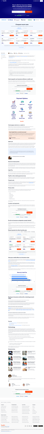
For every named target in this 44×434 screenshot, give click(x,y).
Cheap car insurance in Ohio (25, 416)
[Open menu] (1, 1)
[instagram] (29, 426)
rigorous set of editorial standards (24, 56)
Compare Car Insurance (3, 406)
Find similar (11, 35)
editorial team (18, 56)
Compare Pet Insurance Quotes (25, 407)
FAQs (1, 58)
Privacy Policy (33, 410)
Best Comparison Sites (3, 407)
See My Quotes (29, 212)
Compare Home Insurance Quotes (25, 406)
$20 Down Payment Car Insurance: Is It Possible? (16, 362)
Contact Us (33, 407)
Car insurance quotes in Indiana (25, 422)
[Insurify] (4, 1)
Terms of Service (34, 413)
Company (33, 404)
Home (2, 402)
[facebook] (25, 426)
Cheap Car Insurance (3, 410)
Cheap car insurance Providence (15, 422)
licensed (8, 426)
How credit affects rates (3, 57)
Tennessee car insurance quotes (35, 416)
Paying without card (3, 54)
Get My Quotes (29, 88)
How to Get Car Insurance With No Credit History (31, 362)
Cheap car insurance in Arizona (4, 416)
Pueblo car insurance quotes (15, 416)
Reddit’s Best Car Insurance (14, 410)
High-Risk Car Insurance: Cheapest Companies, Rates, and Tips (17, 351)
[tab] (19, 28)
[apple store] (35, 426)
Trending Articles (14, 404)
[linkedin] (31, 426)
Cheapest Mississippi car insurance (36, 419)
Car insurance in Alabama (3, 419)
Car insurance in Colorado (24, 419)
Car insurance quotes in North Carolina (5, 422)
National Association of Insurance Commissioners (15, 325)
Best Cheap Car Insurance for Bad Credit (31, 351)
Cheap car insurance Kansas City (35, 422)
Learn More (23, 404)
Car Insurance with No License (15, 406)
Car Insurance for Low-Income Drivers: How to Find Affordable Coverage (31, 357)
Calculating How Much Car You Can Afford (18, 156)
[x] (27, 426)
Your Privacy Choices (9, 431)
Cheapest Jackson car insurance (15, 419)
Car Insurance (4, 402)
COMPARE (28, 11)
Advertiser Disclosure (11, 57)
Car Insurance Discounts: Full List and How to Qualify (17, 357)
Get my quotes (28, 391)
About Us (33, 406)
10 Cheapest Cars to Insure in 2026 (31, 367)
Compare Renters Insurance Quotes (26, 410)
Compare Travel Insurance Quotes (25, 413)
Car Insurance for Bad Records (15, 407)
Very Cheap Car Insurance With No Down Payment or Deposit (17, 367)
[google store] (40, 426)
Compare (2, 404)
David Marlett (21, 53)
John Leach (16, 53)
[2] (29, 171)
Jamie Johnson (11, 53)
